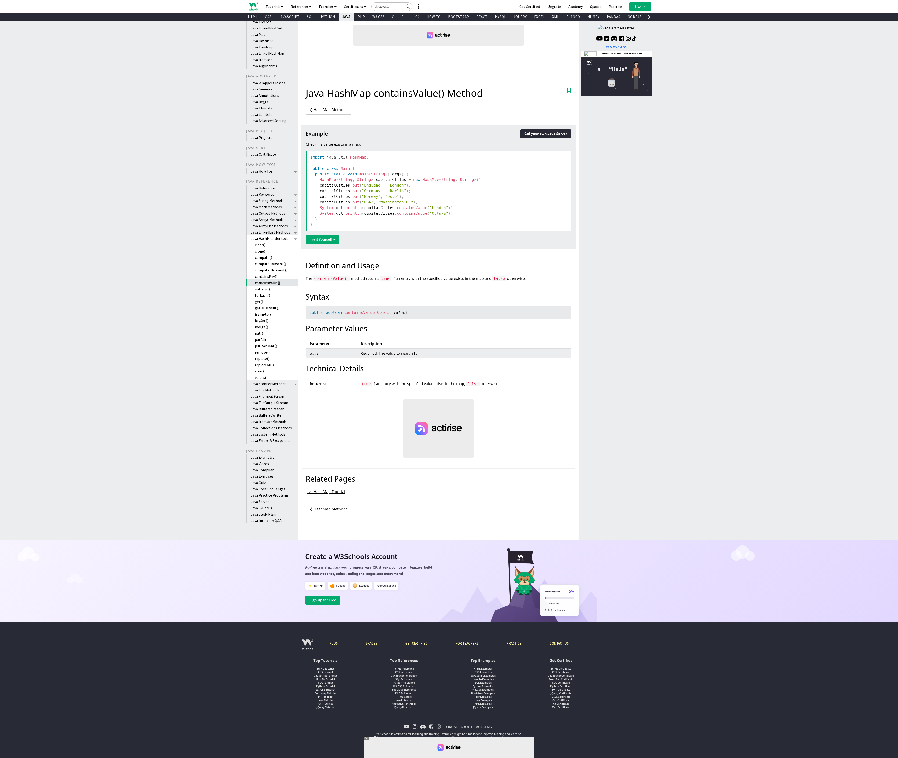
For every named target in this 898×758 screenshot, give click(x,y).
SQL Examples (483, 682)
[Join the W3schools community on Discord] (614, 39)
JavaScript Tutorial (325, 675)
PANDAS (613, 16)
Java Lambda (261, 114)
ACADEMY (484, 726)
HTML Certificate (561, 668)
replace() (262, 358)
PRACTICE (514, 643)
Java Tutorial (325, 700)
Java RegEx (260, 101)
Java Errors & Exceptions (270, 440)
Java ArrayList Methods (269, 226)
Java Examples (262, 457)
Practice (615, 6)
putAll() (261, 339)
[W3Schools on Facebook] (621, 39)
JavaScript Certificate (561, 675)
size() (259, 371)
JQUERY (520, 16)
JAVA (346, 16)
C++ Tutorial (325, 703)
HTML (253, 16)
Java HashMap (262, 40)
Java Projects (261, 137)
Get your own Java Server (545, 133)
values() (261, 377)
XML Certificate (561, 707)
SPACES (371, 643)
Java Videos (260, 463)
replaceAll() (264, 364)
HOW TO (434, 16)
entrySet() (263, 289)
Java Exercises (262, 476)
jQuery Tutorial (325, 707)
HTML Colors (404, 696)
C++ (405, 16)
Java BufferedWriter (267, 415)
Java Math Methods (266, 207)
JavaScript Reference (404, 675)
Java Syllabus (261, 507)
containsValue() (267, 282)
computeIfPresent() (271, 270)
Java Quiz (258, 482)
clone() (260, 251)
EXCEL (539, 16)
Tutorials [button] (273, 6)
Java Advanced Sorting (268, 120)
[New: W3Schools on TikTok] (634, 39)
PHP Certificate (561, 689)
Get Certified (529, 6)
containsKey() (266, 276)
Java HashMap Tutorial (325, 491)
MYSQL (500, 16)
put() (259, 333)
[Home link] (253, 6)
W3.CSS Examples (483, 689)
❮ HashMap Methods (329, 109)
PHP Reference (404, 693)
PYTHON (328, 16)
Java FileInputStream (268, 396)
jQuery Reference (404, 707)
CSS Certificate (561, 672)
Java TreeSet (261, 21)
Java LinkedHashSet (267, 28)
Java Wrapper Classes (268, 82)
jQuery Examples (483, 707)
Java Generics (261, 89)
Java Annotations (265, 95)
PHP (361, 16)
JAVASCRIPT (289, 16)
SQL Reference (404, 679)
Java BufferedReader (267, 409)
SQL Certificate (561, 682)
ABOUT (466, 726)
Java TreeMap (262, 47)
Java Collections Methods (271, 428)
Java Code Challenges (268, 489)
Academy (575, 6)
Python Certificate (561, 686)
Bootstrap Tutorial (325, 693)
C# (417, 16)
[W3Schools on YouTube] (599, 39)
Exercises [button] (326, 6)
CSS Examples (483, 672)
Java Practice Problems (270, 495)
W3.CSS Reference (404, 686)
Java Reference (263, 188)
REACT (482, 16)
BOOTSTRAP (458, 16)
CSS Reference (404, 672)
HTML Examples (483, 668)
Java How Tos (261, 171)
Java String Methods (267, 200)
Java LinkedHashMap (267, 53)
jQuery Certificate (561, 693)
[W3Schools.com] (307, 646)
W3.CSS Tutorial (325, 689)
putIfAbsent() (266, 345)
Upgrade (554, 6)
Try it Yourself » (322, 239)
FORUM (450, 726)
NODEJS (634, 16)
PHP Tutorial (325, 696)
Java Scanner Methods (268, 383)
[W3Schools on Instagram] (628, 39)
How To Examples (483, 679)
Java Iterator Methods (268, 421)
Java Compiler (262, 470)
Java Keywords (262, 194)
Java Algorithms (264, 66)
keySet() (261, 320)
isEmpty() (263, 314)
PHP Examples (483, 696)
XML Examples (483, 703)
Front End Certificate (561, 679)
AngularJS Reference (404, 703)
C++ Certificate (561, 700)
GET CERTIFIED (416, 643)
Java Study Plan (263, 514)
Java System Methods (268, 434)
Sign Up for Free (322, 600)
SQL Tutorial (325, 682)
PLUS (334, 643)
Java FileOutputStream (269, 402)
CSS (268, 16)
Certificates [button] (354, 6)
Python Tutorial (325, 686)
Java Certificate (263, 154)
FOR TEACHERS (467, 643)
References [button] (300, 6)
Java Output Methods (268, 213)
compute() (263, 257)
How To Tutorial (325, 679)
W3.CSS (378, 16)
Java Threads (261, 108)
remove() (262, 352)
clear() (260, 244)
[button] (408, 7)
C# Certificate (561, 703)
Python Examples (483, 686)
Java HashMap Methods (269, 238)
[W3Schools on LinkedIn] (606, 39)
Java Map (258, 34)
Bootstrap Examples (483, 693)
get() (259, 301)
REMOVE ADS (616, 47)
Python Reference (404, 682)
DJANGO (573, 16)
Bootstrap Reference (404, 689)
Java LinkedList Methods (270, 232)
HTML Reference (404, 668)
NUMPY (593, 16)
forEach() (262, 295)
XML (555, 16)
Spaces (595, 6)
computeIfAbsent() (270, 263)
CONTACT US (559, 643)
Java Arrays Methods (267, 219)
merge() (261, 327)
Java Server (260, 501)
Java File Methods (265, 390)
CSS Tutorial (325, 672)
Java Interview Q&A (266, 520)
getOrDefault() (267, 308)
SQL (310, 16)
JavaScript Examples (483, 675)
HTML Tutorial (325, 668)
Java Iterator (261, 59)
